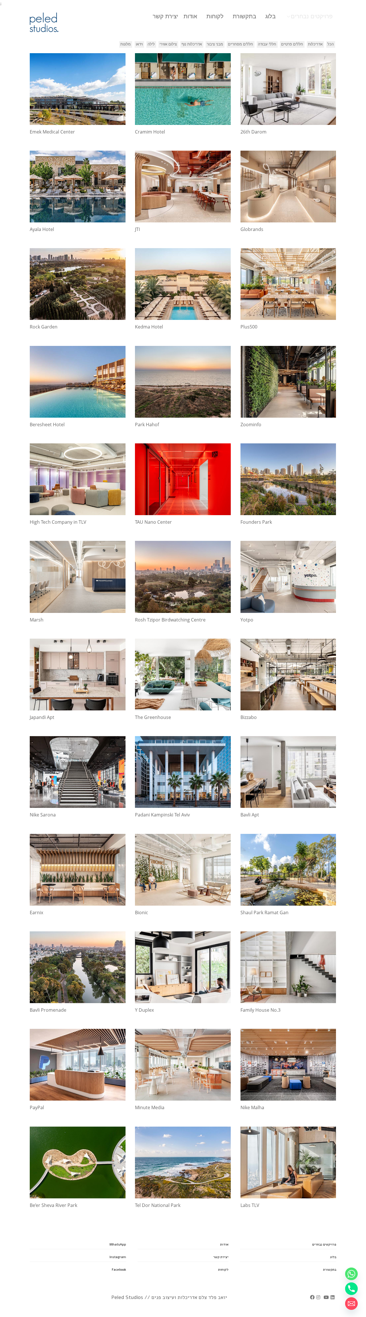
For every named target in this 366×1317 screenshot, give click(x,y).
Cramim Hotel (150, 132)
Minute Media (149, 1107)
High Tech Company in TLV (58, 522)
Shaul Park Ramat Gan (264, 912)
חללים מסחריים (240, 44)
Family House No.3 (260, 1010)
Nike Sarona (43, 815)
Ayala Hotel (42, 229)
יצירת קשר (165, 16)
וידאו (139, 44)
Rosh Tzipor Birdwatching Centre (170, 620)
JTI (137, 229)
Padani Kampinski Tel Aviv (162, 815)
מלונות (125, 44)
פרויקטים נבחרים (312, 16)
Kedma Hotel (149, 327)
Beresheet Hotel (47, 424)
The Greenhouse (153, 717)
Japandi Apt (42, 717)
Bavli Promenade (48, 1010)
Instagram (118, 1257)
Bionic (141, 912)
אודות (190, 16)
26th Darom (253, 132)
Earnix (36, 912)
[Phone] (351, 1288)
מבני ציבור (215, 44)
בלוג (270, 16)
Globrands (251, 229)
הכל (330, 44)
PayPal (37, 1107)
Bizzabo (248, 717)
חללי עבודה (267, 44)
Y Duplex (144, 1010)
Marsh (36, 620)
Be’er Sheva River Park (53, 1205)
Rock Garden (43, 327)
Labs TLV (249, 1205)
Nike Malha (252, 1107)
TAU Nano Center (153, 522)
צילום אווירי (168, 44)
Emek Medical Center (52, 132)
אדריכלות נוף (192, 44)
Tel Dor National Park (157, 1205)
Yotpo (246, 620)
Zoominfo (250, 424)
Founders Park (256, 522)
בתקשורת (244, 16)
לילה (151, 44)
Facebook (119, 1269)
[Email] (351, 1303)
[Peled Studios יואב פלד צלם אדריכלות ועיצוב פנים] (44, 22)
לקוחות (215, 16)
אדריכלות (315, 44)
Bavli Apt (249, 815)
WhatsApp (118, 1244)
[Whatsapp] (351, 1274)
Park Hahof (147, 424)
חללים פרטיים (292, 44)
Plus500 (248, 327)
